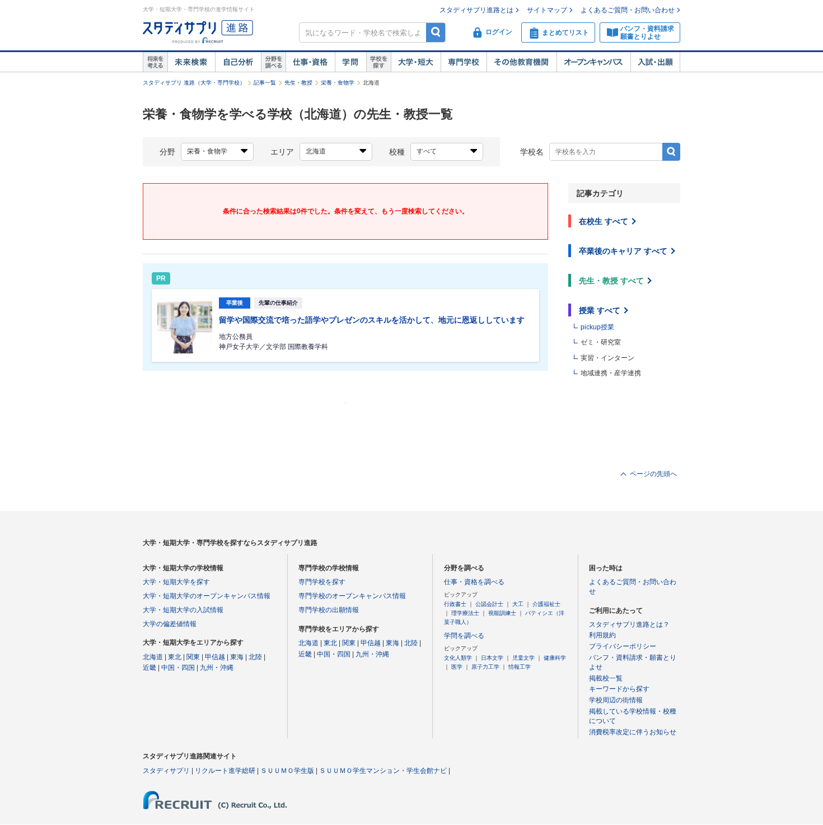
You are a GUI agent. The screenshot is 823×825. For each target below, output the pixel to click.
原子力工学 (485, 667)
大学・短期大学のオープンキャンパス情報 (206, 596)
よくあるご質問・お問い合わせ (628, 10)
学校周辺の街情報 (616, 700)
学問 (350, 62)
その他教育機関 (522, 62)
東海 (237, 657)
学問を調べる (464, 636)
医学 (456, 667)
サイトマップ (547, 10)
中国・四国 (178, 668)
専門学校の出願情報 (328, 610)
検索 (436, 32)
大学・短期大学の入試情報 (183, 610)
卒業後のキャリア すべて (623, 250)
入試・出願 (655, 62)
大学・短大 (416, 62)
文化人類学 (458, 658)
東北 (174, 657)
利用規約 (602, 635)
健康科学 (555, 658)
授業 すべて (599, 310)
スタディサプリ (166, 771)
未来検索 (191, 62)
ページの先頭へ (653, 474)
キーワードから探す (619, 689)
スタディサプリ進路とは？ (629, 624)
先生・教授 (298, 83)
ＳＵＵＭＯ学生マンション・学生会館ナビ (383, 771)
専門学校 (464, 62)
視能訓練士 (502, 613)
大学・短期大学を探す (176, 582)
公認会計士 (489, 604)
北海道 (153, 657)
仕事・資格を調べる (474, 582)
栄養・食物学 (337, 83)
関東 (193, 657)
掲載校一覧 (606, 678)
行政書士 (455, 604)
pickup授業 (597, 327)
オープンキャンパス (593, 62)
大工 (517, 604)
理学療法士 (465, 613)
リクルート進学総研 (225, 771)
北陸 (255, 657)
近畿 (149, 668)
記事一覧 (265, 83)
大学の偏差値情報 (170, 624)
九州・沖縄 (216, 668)
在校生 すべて (603, 221)
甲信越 (215, 657)
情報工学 (519, 667)
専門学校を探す (321, 582)
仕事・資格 (310, 62)
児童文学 (523, 658)
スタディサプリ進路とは (476, 10)
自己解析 (238, 62)
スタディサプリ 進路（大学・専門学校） (194, 83)
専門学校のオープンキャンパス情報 (352, 596)
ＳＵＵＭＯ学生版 (287, 771)
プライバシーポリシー (622, 646)
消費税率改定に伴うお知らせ (632, 732)
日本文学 (492, 658)
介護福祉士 (546, 604)
